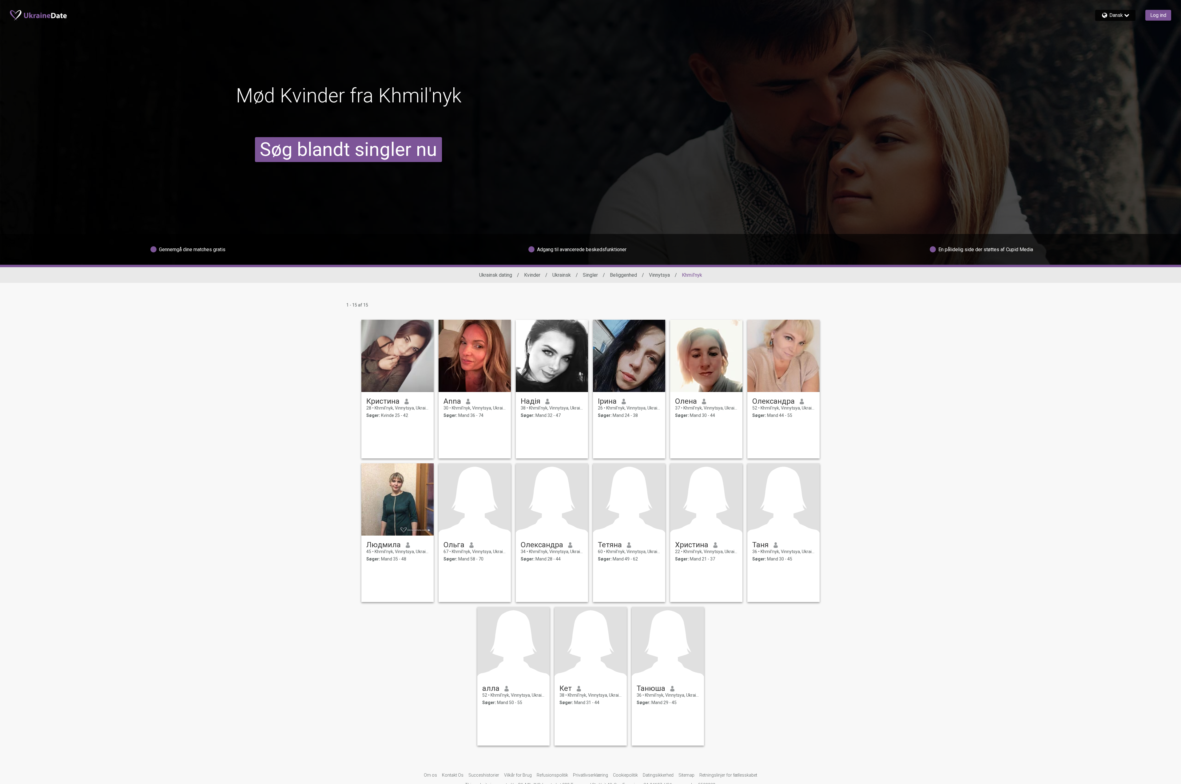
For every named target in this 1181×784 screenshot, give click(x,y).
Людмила (383, 544)
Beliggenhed (623, 275)
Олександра (773, 401)
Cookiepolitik (625, 775)
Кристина (383, 401)
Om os (430, 775)
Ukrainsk (561, 275)
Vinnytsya (659, 275)
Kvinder (532, 275)
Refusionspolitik (552, 775)
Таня (760, 544)
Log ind (1158, 15)
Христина (691, 544)
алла (490, 688)
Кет (565, 688)
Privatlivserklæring (590, 775)
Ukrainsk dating (495, 275)
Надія (530, 401)
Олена (686, 401)
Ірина (607, 401)
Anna (452, 401)
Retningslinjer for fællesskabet (728, 775)
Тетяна (610, 544)
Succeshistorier (483, 775)
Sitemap (686, 775)
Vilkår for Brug (518, 775)
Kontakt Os (452, 775)
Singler (590, 275)
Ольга (453, 544)
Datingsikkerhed (658, 775)
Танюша (651, 688)
